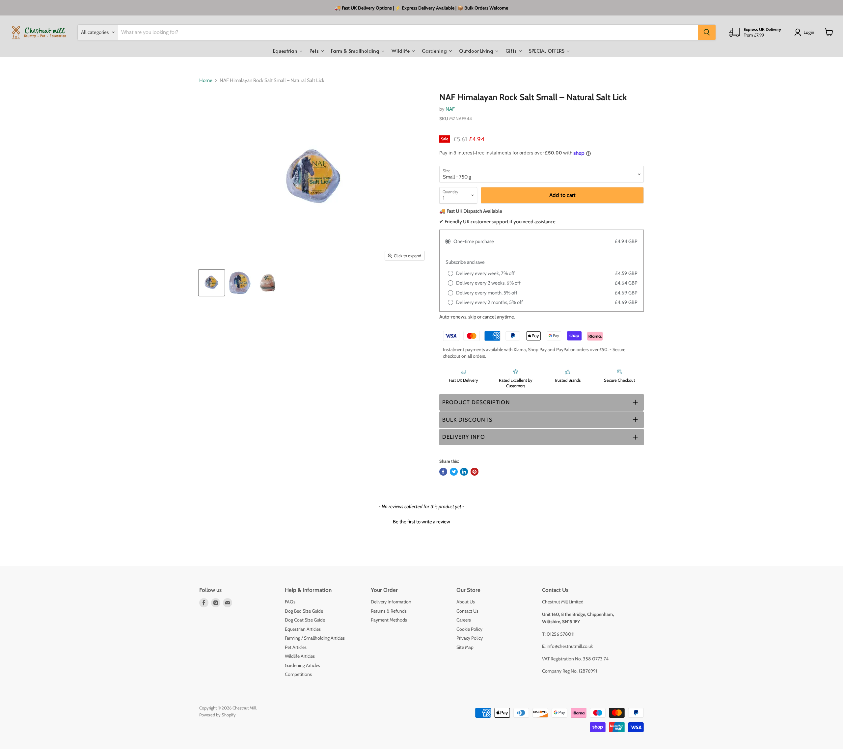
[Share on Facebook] (443, 472)
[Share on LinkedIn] (464, 472)
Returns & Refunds (389, 611)
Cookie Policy (469, 629)
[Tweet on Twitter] (454, 472)
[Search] (707, 32)
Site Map (465, 647)
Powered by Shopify (217, 714)
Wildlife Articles (300, 656)
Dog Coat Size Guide (305, 620)
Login (808, 32)
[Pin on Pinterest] (474, 472)
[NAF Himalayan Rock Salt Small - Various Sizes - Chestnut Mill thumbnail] (212, 283)
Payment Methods (389, 620)
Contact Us (467, 611)
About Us (465, 602)
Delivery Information (391, 602)
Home (205, 80)
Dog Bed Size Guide (304, 611)
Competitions (298, 674)
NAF (450, 109)
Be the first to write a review (421, 522)
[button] (541, 402)
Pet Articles (296, 647)
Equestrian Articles (303, 629)
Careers (463, 620)
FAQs (290, 602)
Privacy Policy (469, 638)
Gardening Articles (302, 665)
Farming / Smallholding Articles (315, 638)
